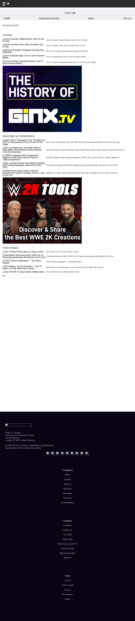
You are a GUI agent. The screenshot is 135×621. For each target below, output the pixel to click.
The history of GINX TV (67, 544)
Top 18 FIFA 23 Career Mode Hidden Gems (62, 272)
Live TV (67, 580)
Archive (67, 558)
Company (67, 525)
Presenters (67, 594)
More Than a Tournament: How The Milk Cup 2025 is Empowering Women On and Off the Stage (83, 142)
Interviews (67, 493)
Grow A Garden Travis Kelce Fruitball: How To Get (65, 46)
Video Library (67, 585)
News (91, 18)
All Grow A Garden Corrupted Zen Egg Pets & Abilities (67, 51)
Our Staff (67, 534)
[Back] (6, 13)
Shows (67, 590)
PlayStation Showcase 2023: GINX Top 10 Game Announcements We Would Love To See (80, 256)
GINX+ (68, 599)
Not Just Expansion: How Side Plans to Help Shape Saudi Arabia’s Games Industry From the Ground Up (85, 150)
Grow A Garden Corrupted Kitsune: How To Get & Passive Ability (71, 62)
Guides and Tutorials (49, 18)
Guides (67, 479)
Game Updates (67, 502)
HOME (7, 18)
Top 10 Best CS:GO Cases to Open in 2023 (62, 252)
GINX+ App (67, 539)
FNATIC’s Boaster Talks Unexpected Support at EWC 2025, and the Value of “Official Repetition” (83, 158)
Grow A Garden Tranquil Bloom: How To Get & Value (66, 40)
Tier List (127, 18)
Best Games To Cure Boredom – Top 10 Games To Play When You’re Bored (74, 267)
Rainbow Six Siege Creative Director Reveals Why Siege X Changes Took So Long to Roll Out (82, 173)
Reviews (68, 488)
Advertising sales (67, 553)
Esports (67, 484)
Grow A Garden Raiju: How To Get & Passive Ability (66, 57)
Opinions (67, 498)
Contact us (67, 530)
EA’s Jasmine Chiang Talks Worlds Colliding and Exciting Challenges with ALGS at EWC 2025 (82, 165)
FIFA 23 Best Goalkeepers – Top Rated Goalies (63, 262)
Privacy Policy (67, 548)
